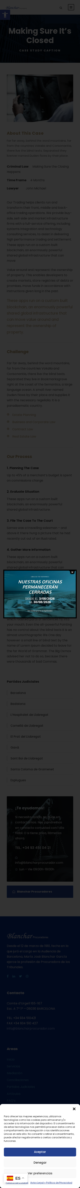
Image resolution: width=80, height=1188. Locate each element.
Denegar (40, 1163)
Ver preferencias (40, 1173)
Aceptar (40, 1152)
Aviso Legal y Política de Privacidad (51, 1182)
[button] (74, 1109)
